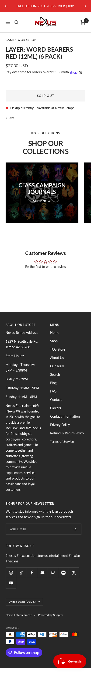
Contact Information (65, 416)
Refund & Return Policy (67, 433)
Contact (56, 400)
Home (54, 333)
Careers (55, 408)
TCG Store (57, 349)
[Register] (75, 529)
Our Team (57, 366)
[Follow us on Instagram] (11, 572)
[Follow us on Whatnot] (63, 572)
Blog (53, 383)
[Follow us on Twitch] (53, 572)
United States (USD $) (22, 601)
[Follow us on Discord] (42, 572)
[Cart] (82, 22)
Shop (54, 341)
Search (55, 374)
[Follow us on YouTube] (11, 583)
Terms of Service (62, 441)
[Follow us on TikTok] (21, 572)
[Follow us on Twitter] (74, 572)
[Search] (16, 22)
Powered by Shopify (50, 615)
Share (10, 117)
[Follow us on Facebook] (32, 572)
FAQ (53, 391)
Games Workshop (21, 40)
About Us (57, 358)
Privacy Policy (60, 425)
